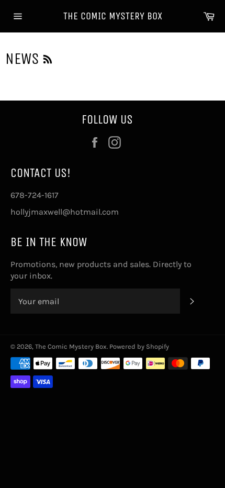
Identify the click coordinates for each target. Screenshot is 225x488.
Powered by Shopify (139, 346)
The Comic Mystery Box (112, 16)
